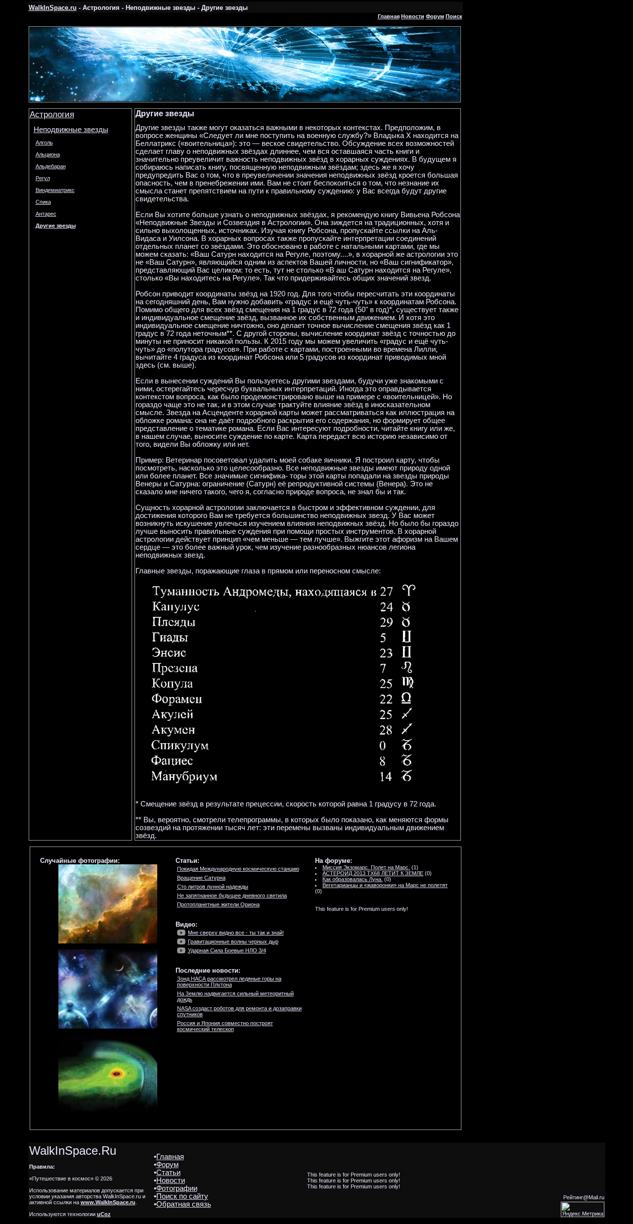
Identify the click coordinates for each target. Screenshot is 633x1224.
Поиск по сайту (182, 1196)
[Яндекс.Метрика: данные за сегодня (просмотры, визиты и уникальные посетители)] (582, 1209)
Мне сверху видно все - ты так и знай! (236, 933)
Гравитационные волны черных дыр (233, 941)
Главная (389, 16)
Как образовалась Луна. (352, 879)
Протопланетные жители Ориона (218, 904)
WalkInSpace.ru (53, 7)
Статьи (168, 1173)
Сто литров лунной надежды (212, 887)
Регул (43, 178)
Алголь (44, 142)
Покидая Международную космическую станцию (238, 869)
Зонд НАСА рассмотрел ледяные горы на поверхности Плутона (229, 982)
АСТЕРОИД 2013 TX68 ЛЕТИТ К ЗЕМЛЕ (372, 873)
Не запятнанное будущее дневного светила (232, 895)
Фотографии (176, 1188)
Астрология (52, 114)
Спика (43, 202)
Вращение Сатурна (201, 878)
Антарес (46, 214)
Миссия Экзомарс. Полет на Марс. (366, 867)
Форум (435, 16)
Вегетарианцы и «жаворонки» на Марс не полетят (385, 885)
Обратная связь (183, 1204)
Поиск (454, 16)
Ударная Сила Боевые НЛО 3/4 (227, 950)
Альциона (48, 154)
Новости (412, 16)
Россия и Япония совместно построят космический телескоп (225, 1026)
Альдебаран (51, 166)
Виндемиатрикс (55, 190)
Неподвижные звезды (71, 130)
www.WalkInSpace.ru (108, 1202)
